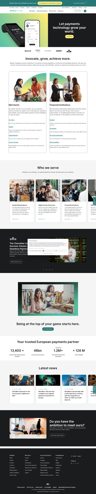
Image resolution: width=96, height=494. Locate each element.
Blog (57, 454)
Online (26, 454)
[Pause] (49, 264)
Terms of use (30, 481)
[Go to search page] (85, 11)
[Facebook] (73, 457)
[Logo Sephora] (48, 51)
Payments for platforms (31, 462)
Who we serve (52, 11)
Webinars (58, 464)
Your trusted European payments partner (48, 336)
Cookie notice (39, 481)
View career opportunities (57, 430)
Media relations (13, 464)
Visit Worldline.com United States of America (50, 3)
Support (80, 7)
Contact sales (13, 469)
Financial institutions (42, 11)
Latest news (48, 362)
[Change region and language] (81, 450)
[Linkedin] (71, 457)
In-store (27, 452)
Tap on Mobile (28, 464)
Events (57, 469)
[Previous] (43, 264)
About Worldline (65, 7)
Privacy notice (21, 481)
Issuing (42, 452)
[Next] (46, 264)
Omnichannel (28, 457)
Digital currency (44, 467)
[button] (48, 293)
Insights (57, 457)
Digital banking (43, 464)
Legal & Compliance (14, 467)
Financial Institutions (60, 105)
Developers (34, 7)
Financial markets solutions (46, 469)
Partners (22, 7)
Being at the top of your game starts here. (48, 318)
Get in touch (78, 11)
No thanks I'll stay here (79, 3)
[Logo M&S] (38, 51)
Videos (57, 467)
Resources (60, 11)
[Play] (52, 264)
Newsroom (74, 7)
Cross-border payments (31, 459)
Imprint (55, 481)
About (11, 452)
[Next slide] (94, 201)
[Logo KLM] (69, 51)
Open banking (43, 459)
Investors (40, 7)
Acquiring (42, 454)
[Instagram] (78, 457)
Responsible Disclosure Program (67, 481)
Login (85, 7)
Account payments (45, 457)
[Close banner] (85, 3)
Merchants (32, 11)
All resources (59, 452)
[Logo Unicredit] (28, 51)
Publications (59, 459)
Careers (28, 7)
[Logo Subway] (59, 51)
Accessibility (47, 481)
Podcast (58, 462)
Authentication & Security (46, 462)
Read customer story (56, 256)
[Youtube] (75, 457)
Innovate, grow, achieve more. (48, 58)
